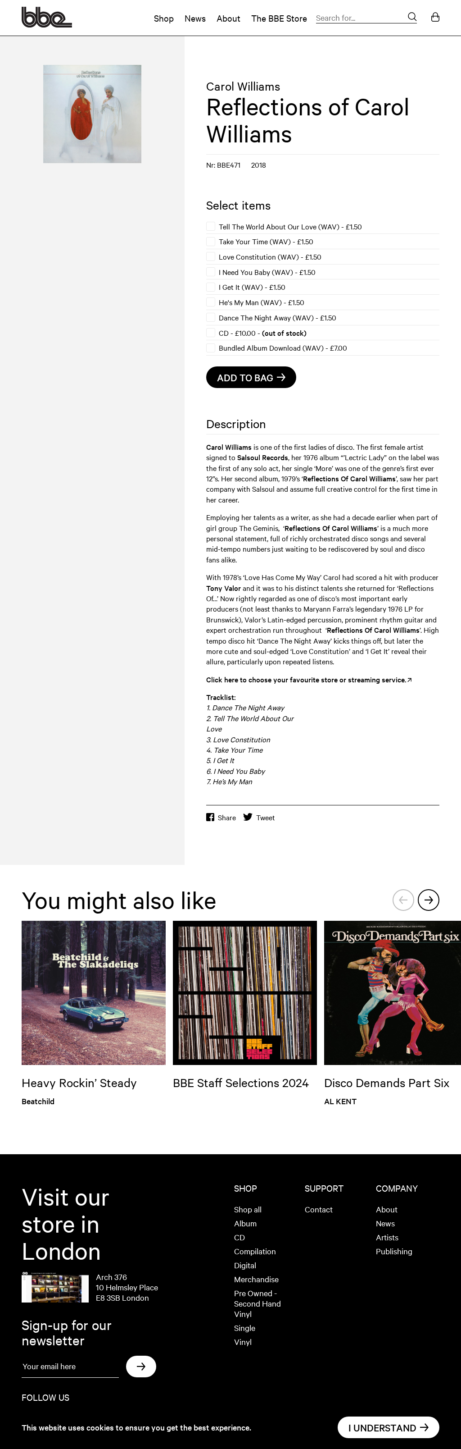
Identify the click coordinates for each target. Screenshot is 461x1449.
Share (227, 817)
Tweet (265, 817)
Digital (245, 1265)
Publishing (394, 1251)
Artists (387, 1237)
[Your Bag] (435, 17)
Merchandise (256, 1279)
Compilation (255, 1251)
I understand (382, 1427)
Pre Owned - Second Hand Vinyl (257, 1303)
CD (239, 1237)
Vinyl (243, 1341)
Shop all (248, 1209)
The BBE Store (279, 17)
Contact (319, 1209)
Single (244, 1327)
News (195, 17)
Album (245, 1223)
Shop (164, 17)
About (228, 17)
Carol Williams (243, 85)
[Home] (47, 24)
